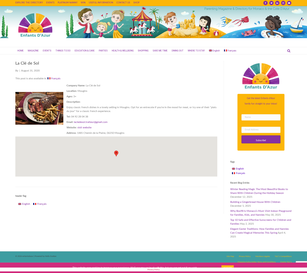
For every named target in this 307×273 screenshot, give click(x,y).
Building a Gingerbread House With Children (255, 202)
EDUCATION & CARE (85, 50)
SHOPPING (143, 50)
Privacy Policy (245, 256)
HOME (20, 50)
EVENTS (50, 3)
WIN (83, 3)
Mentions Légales (262, 256)
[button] (260, 139)
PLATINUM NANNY (68, 3)
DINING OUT (178, 50)
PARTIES (103, 50)
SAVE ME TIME (160, 50)
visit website (84, 127)
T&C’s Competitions (283, 256)
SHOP (136, 3)
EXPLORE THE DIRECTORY (29, 3)
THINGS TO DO (63, 50)
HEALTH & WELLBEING (123, 50)
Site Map (230, 256)
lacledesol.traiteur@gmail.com (90, 122)
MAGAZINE (33, 50)
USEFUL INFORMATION (101, 3)
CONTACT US (123, 3)
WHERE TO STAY (196, 50)
